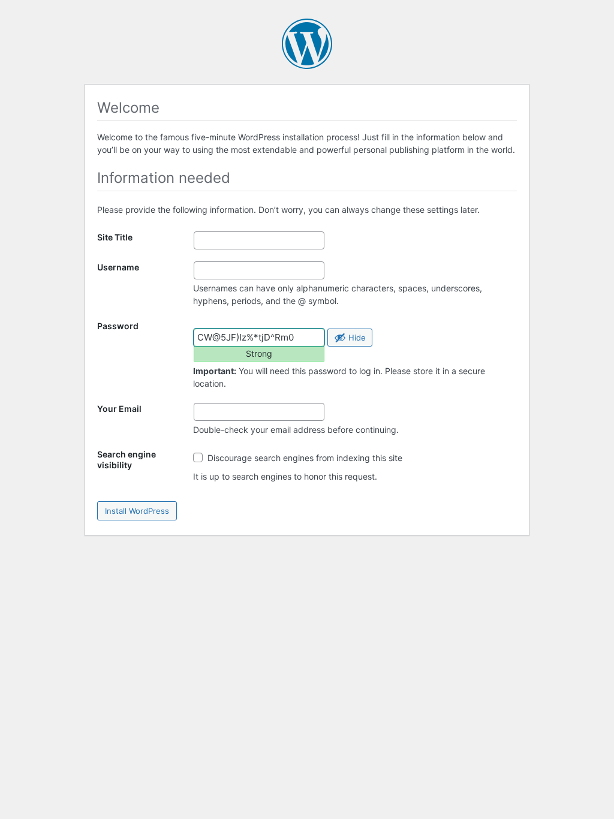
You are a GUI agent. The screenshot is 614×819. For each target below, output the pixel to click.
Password (118, 326)
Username (118, 267)
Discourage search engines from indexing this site (303, 458)
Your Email (119, 409)
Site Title (115, 237)
